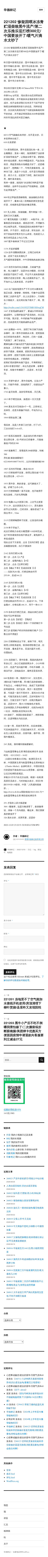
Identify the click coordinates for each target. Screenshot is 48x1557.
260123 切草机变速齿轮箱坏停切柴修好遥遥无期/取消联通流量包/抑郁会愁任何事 (25, 1430)
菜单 (41, 9)
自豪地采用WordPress (21, 1552)
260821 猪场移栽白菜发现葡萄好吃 (22, 1200)
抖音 (8, 1134)
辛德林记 (10, 9)
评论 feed (10, 1477)
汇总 (6, 1524)
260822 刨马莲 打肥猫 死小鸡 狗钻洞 (23, 1193)
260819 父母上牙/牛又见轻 (18, 1218)
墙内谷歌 (10, 1149)
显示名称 (8, 920)
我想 (6, 1505)
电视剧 (9, 852)
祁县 (6, 1518)
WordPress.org (12, 1481)
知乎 (8, 1142)
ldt (7, 1404)
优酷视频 (10, 1153)
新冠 (39, 849)
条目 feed (10, 1473)
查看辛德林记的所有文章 (34, 839)
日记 (29, 849)
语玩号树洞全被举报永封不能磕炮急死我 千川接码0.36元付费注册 (24, 1397)
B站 (8, 1138)
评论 (6, 880)
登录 (8, 1470)
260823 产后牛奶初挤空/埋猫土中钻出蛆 (25, 1178)
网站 (5, 946)
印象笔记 (10, 1156)
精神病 (7, 1530)
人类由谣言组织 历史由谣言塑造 (21, 1185)
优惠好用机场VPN (12, 1109)
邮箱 (6, 933)
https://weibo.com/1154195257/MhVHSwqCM (24, 307)
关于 (6, 1543)
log (35, 849)
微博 (8, 1145)
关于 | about (20, 1389)
